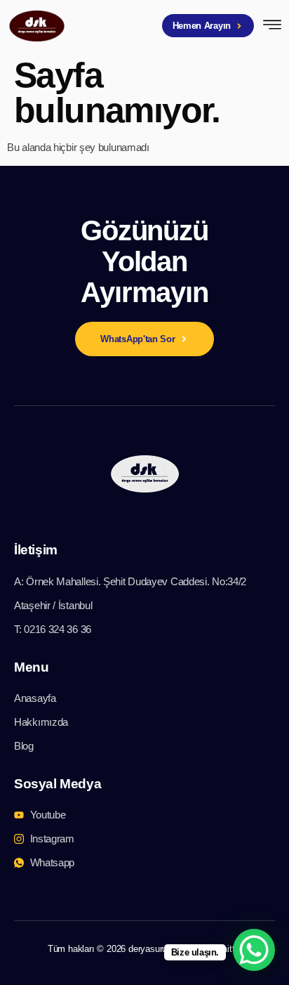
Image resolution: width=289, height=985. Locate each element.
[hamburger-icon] (272, 26)
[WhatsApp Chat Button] (254, 950)
